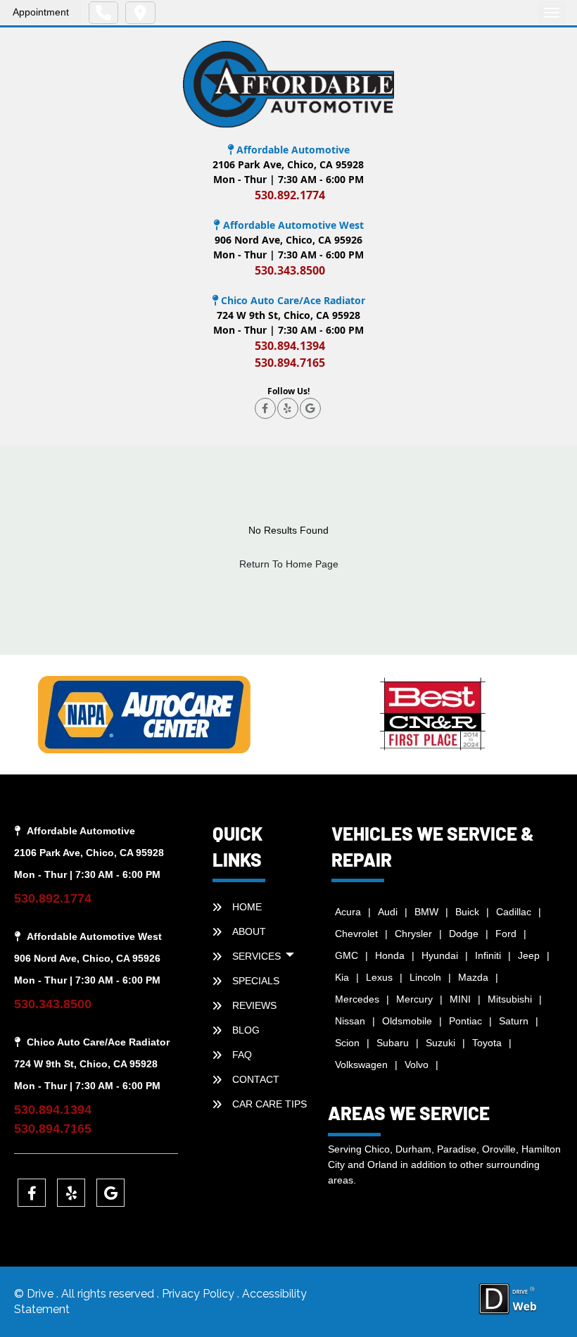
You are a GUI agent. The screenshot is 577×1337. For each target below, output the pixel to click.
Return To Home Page (288, 564)
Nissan (350, 1021)
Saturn (513, 1021)
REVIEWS (254, 1005)
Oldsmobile (407, 1021)
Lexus (379, 977)
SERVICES (258, 956)
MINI (460, 999)
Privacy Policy (199, 1293)
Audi (388, 911)
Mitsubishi (510, 999)
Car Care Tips (269, 1104)
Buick (467, 911)
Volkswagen (361, 1064)
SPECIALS (255, 980)
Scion (347, 1042)
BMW (426, 911)
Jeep (529, 955)
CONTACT (255, 1079)
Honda (390, 955)
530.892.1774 (290, 195)
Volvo (417, 1064)
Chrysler (413, 933)
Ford (505, 933)
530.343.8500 (290, 270)
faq (242, 1054)
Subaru (392, 1042)
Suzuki (440, 1042)
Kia (342, 977)
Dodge (463, 933)
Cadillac (513, 911)
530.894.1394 (290, 345)
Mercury (414, 999)
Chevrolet (356, 933)
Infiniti (488, 955)
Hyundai (439, 955)
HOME (247, 906)
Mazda (473, 977)
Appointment (41, 12)
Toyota (487, 1042)
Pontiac (465, 1021)
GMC (346, 955)
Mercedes (357, 999)
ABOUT (249, 931)
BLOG (246, 1030)
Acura (348, 911)
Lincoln (425, 977)
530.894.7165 (290, 362)
